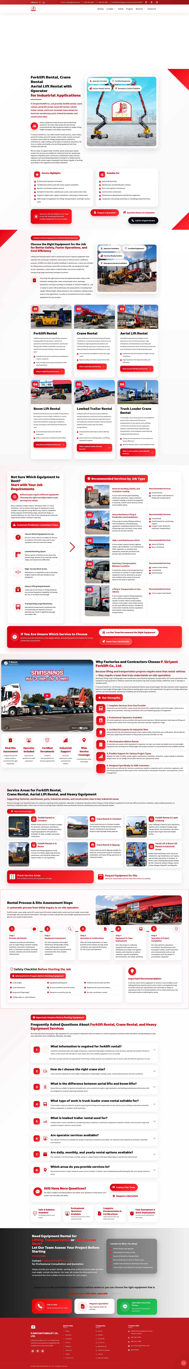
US (44, 2)
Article (120, 9)
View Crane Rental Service (90, 366)
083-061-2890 (136, 1337)
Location (110, 9)
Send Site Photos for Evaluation (141, 212)
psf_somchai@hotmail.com (140, 1345)
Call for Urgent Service (145, 220)
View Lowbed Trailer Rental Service (90, 447)
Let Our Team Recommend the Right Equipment (130, 632)
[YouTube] (157, 2)
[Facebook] (146, 2)
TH (40, 2)
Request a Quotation (106, 212)
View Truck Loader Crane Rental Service (136, 452)
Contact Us (152, 9)
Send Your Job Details (117, 641)
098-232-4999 (136, 1341)
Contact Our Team (125, 1187)
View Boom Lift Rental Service (48, 444)
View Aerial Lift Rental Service (135, 368)
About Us (139, 9)
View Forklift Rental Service (47, 371)
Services (100, 9)
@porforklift (135, 1350)
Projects (129, 9)
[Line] (151, 2)
